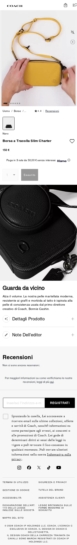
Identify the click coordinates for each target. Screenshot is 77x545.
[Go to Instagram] (19, 469)
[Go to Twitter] (38, 469)
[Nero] (9, 123)
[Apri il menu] (74, 5)
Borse (17, 111)
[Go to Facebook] (29, 469)
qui (52, 381)
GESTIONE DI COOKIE (16, 490)
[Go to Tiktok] (48, 469)
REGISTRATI (60, 403)
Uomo (6, 111)
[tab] (14, 6)
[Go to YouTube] (58, 469)
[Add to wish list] (72, 140)
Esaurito (30, 174)
